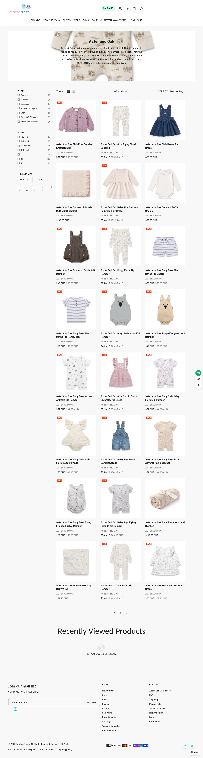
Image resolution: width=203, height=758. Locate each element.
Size (22, 132)
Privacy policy (30, 749)
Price (26, 174)
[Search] (120, 8)
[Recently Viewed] (198, 373)
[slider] (19, 187)
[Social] (198, 379)
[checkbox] (34, 95)
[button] (198, 385)
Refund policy (15, 749)
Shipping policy (64, 749)
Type (22, 91)
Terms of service (47, 749)
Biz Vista (65, 744)
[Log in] (127, 8)
